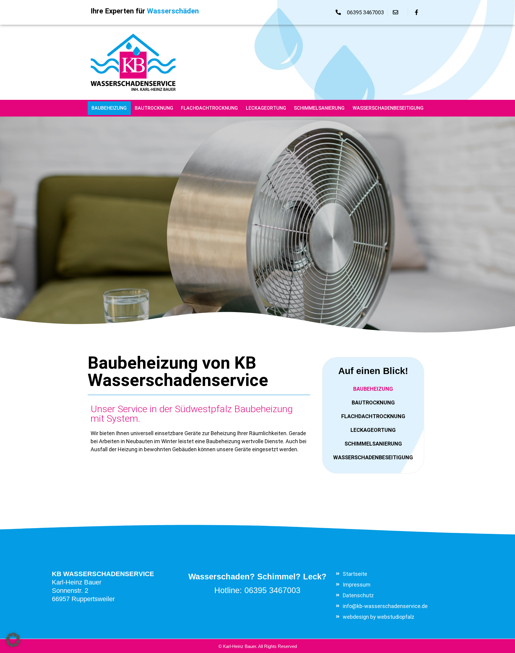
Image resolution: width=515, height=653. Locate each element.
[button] (13, 640)
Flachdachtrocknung (209, 108)
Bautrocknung (154, 108)
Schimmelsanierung (319, 108)
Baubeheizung (109, 108)
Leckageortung (266, 108)
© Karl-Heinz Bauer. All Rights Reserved (257, 646)
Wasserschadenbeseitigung (388, 108)
